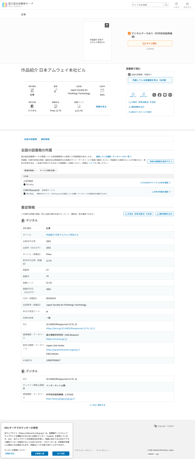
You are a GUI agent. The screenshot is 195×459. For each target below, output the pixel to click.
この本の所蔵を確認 (160, 191)
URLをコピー (144, 96)
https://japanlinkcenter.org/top (61, 349)
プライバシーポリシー (84, 450)
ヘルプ (176, 7)
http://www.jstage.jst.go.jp (59, 398)
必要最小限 (39, 453)
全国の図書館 (30, 139)
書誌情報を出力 (137, 106)
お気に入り (133, 96)
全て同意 (61, 453)
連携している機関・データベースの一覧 (112, 156)
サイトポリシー (102, 450)
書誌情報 (45, 139)
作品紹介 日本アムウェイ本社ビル (62, 234)
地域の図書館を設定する (160, 161)
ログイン (187, 7)
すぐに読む (151, 43)
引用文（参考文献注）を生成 (143, 102)
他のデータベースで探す (141, 112)
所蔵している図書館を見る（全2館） (150, 80)
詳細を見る (101, 106)
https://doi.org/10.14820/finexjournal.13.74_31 (69, 328)
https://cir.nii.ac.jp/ (55, 338)
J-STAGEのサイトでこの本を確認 (154, 182)
